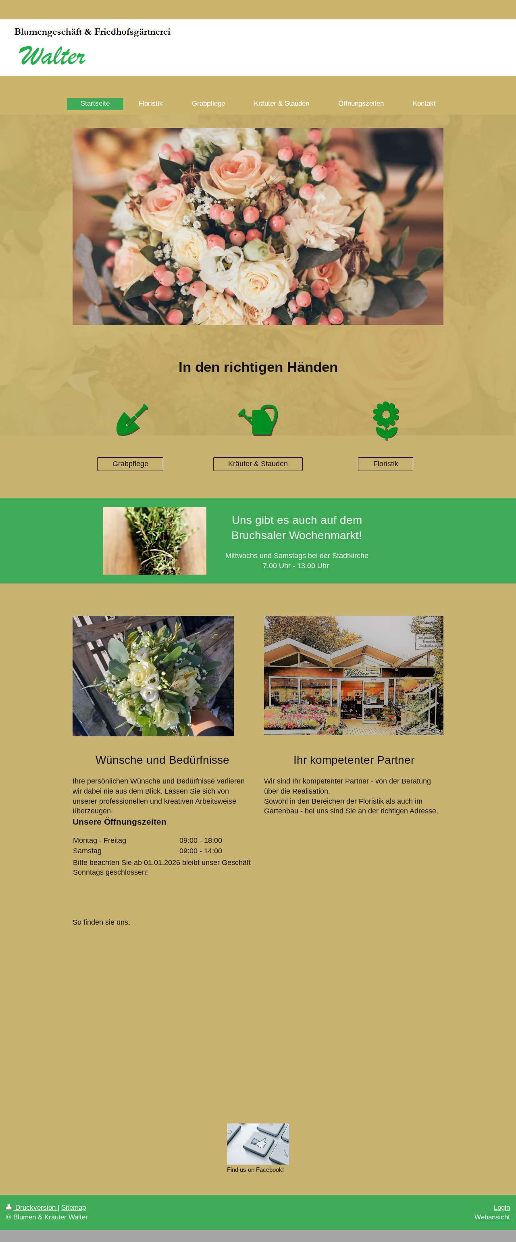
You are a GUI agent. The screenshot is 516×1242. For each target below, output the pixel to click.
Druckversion (35, 1207)
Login (502, 1207)
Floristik (385, 464)
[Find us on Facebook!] (258, 1144)
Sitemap (73, 1207)
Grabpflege (130, 464)
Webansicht (492, 1217)
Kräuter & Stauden (258, 464)
